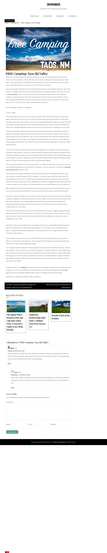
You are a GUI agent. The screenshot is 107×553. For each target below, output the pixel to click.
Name (8, 424)
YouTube (65, 270)
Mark (12, 348)
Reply (9, 363)
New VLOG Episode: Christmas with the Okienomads (58, 286)
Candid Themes (71, 442)
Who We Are (47, 16)
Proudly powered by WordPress (41, 442)
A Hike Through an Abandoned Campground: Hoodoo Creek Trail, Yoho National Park (21, 286)
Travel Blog (34, 16)
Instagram (24, 267)
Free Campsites (12, 94)
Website (53, 424)
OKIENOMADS (53, 4)
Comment (9, 402)
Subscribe (59, 16)
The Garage (72, 16)
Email (31, 424)
